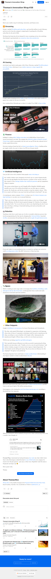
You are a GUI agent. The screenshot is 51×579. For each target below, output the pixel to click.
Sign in (47, 2)
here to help (42, 103)
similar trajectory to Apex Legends (31, 67)
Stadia (22, 98)
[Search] (33, 2)
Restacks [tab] (11, 502)
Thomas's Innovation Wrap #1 (11, 521)
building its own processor (15, 328)
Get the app (31, 573)
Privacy (24, 570)
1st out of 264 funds (30, 460)
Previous (8, 493)
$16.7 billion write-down (20, 137)
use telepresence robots (12, 251)
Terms (28, 570)
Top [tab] (4, 517)
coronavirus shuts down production (29, 38)
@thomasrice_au (36, 485)
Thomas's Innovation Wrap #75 (9, 545)
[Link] (1, 26)
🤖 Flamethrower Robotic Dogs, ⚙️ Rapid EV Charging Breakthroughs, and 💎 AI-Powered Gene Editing (18, 542)
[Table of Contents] (1, 289)
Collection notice (33, 570)
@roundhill (6, 69)
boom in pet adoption (28, 146)
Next (44, 493)
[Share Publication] (35, 2)
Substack (19, 576)
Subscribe (40, 2)
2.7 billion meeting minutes (34, 384)
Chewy (36, 146)
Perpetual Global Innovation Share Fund (35, 483)
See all (5, 551)
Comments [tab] (6, 502)
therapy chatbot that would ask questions (26, 181)
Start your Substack (22, 573)
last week (31, 458)
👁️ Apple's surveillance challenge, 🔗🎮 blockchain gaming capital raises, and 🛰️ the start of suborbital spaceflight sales (20, 531)
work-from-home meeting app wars (29, 389)
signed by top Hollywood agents (23, 340)
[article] (25, 524)
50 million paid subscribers (19, 29)
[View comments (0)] (8, 16)
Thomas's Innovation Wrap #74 (9, 535)
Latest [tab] (7, 517)
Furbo (22, 195)
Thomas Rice (5, 12)
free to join (31, 98)
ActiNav (5, 218)
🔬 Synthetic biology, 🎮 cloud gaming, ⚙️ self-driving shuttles (16, 523)
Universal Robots (35, 216)
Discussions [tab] (12, 517)
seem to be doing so (34, 174)
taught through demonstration (39, 218)
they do (29, 356)
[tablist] (8, 502)
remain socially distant (31, 354)
